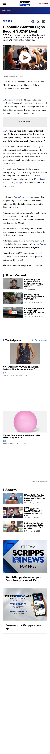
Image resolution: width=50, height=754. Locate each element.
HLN (5, 130)
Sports (7, 21)
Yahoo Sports (40, 244)
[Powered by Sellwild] (43, 482)
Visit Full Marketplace (39, 340)
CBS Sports (8, 99)
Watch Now (43, 3)
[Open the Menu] (4, 4)
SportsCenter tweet (22, 197)
